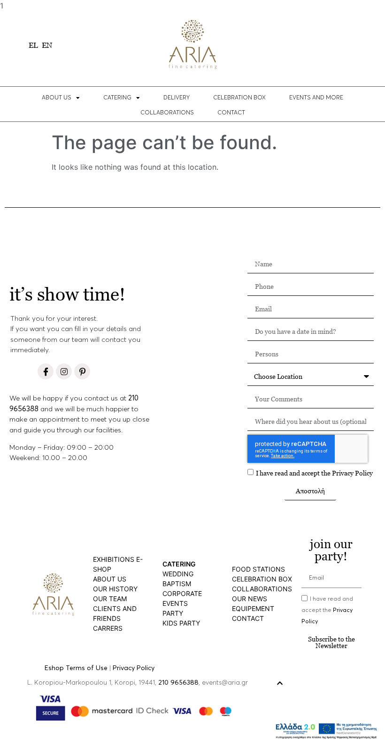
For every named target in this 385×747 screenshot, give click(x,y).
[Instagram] (64, 371)
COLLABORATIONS (167, 113)
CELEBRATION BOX (239, 98)
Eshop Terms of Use (76, 668)
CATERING (117, 98)
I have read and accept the (314, 473)
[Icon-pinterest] (82, 371)
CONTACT (231, 113)
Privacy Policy (352, 473)
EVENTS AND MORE (316, 98)
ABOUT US (56, 98)
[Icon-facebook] (46, 371)
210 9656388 (178, 682)
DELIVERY (176, 98)
